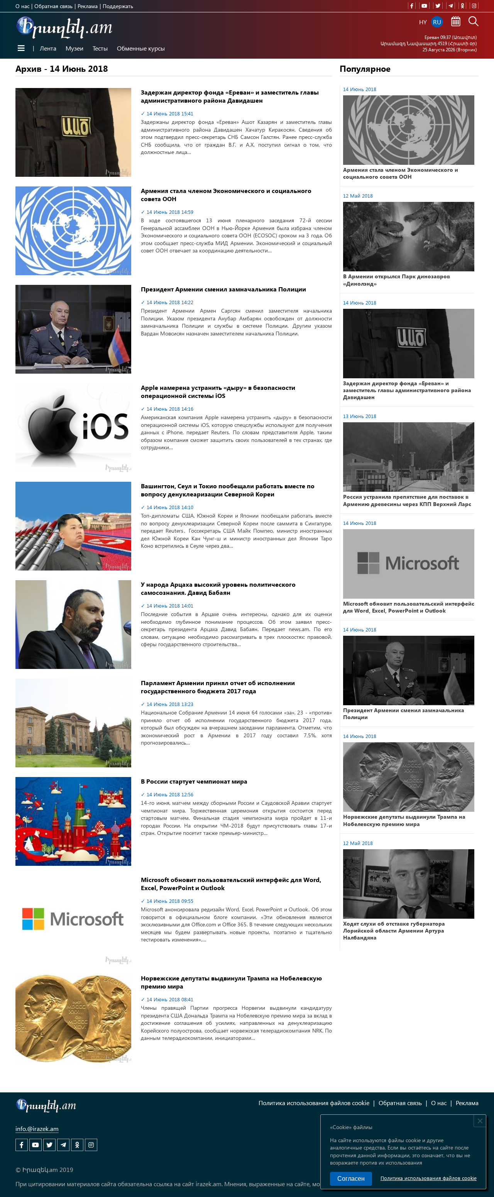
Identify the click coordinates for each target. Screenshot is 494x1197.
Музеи (74, 48)
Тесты (100, 48)
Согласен (351, 1178)
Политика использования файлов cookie (429, 1178)
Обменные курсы (141, 48)
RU (437, 22)
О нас (22, 6)
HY (423, 22)
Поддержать (118, 6)
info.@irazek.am (37, 1128)
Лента (48, 48)
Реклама (88, 6)
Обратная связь (53, 6)
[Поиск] (474, 22)
